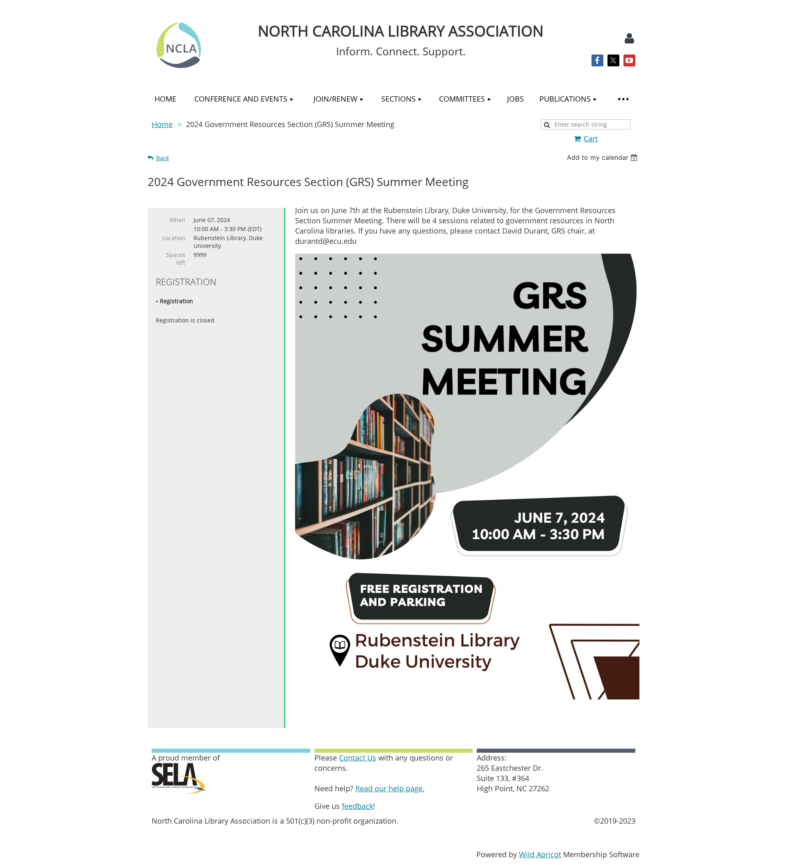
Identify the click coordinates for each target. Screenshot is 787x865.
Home (162, 124)
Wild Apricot (540, 854)
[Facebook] (597, 60)
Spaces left (175, 258)
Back (162, 158)
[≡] (623, 99)
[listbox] (603, 157)
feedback (357, 806)
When (177, 220)
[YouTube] (629, 60)
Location (173, 238)
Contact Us (357, 758)
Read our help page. (390, 788)
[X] (613, 60)
